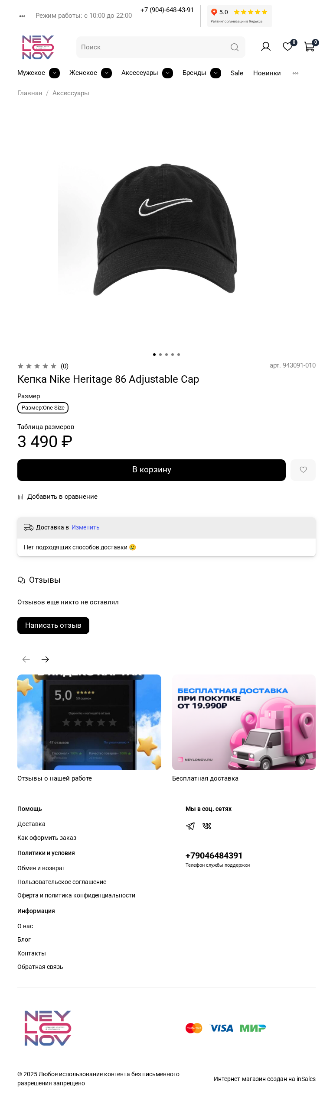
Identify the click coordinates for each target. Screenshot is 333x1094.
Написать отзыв (53, 625)
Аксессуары (139, 73)
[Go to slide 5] (178, 354)
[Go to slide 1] (154, 354)
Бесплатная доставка (205, 778)
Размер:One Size (43, 407)
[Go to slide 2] (160, 354)
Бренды (194, 73)
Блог (24, 939)
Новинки (267, 73)
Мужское (31, 73)
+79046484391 (214, 856)
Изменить (86, 527)
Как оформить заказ (46, 837)
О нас (25, 926)
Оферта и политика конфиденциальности (76, 895)
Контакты (31, 953)
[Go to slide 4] (172, 354)
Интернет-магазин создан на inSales (265, 1078)
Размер (28, 396)
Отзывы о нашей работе (54, 778)
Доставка (31, 823)
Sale (237, 73)
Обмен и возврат (41, 868)
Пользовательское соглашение (61, 881)
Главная (29, 93)
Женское (83, 73)
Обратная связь (40, 966)
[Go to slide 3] (166, 354)
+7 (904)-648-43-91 (167, 10)
